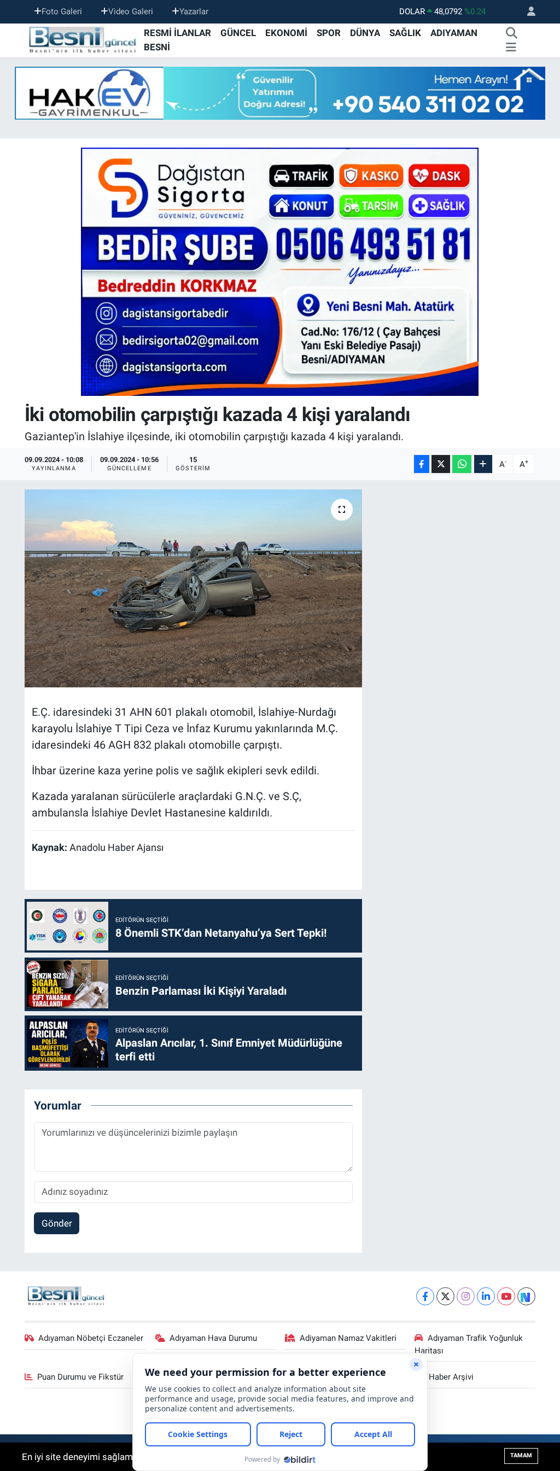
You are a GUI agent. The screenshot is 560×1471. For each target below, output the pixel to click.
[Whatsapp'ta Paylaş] (461, 464)
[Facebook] (425, 1296)
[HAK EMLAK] (280, 93)
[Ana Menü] (511, 47)
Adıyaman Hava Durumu (213, 1338)
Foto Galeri (62, 11)
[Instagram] (466, 1296)
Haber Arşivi (451, 1377)
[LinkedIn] (486, 1296)
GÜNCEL (238, 32)
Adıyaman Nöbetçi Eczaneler (90, 1338)
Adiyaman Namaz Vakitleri (348, 1338)
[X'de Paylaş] (440, 464)
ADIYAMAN (453, 32)
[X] (445, 1296)
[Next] (526, 1296)
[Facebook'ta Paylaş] (421, 464)
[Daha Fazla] (483, 464)
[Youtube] (506, 1296)
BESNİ (157, 47)
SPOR (329, 32)
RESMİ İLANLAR (177, 32)
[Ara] (511, 33)
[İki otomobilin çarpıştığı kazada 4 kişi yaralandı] (193, 588)
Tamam (521, 1455)
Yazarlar (193, 11)
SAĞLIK (405, 32)
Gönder (57, 1223)
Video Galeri (130, 11)
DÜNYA (365, 32)
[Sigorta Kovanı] (280, 271)
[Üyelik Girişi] (526, 12)
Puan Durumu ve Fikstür (80, 1377)
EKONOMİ (286, 32)
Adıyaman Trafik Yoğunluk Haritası (469, 1344)
